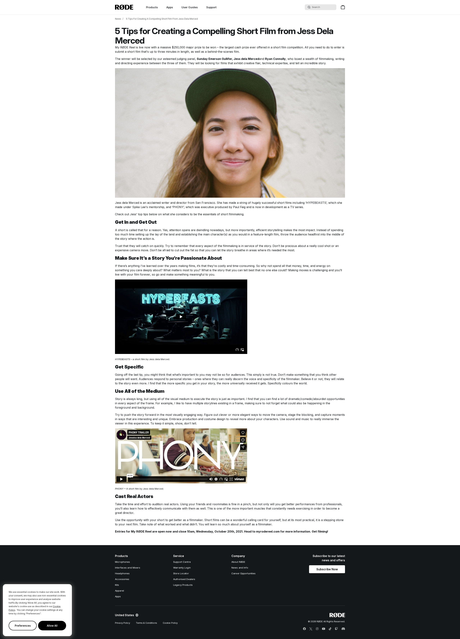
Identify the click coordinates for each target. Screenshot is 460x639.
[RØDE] (124, 7)
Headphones (122, 573)
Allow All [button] (52, 625)
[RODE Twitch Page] (336, 628)
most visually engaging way (183, 415)
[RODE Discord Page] (343, 628)
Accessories (122, 579)
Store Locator (181, 573)
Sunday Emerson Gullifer (214, 59)
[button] (327, 569)
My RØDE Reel (125, 47)
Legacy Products (183, 584)
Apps (169, 7)
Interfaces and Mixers (127, 567)
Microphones (122, 561)
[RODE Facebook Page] (304, 628)
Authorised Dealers (184, 579)
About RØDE (238, 561)
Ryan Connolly (275, 59)
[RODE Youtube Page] (323, 628)
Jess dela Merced (246, 59)
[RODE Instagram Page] (317, 628)
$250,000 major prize (186, 47)
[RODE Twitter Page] (310, 628)
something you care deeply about (138, 270)
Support (211, 7)
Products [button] (152, 7)
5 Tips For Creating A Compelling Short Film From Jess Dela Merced (162, 18)
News (118, 18)
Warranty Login (182, 567)
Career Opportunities (243, 573)
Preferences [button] (23, 625)
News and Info (239, 567)
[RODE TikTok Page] (330, 628)
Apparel (119, 590)
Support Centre (182, 561)
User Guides (189, 7)
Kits (117, 584)
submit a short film (127, 51)
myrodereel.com (268, 531)
